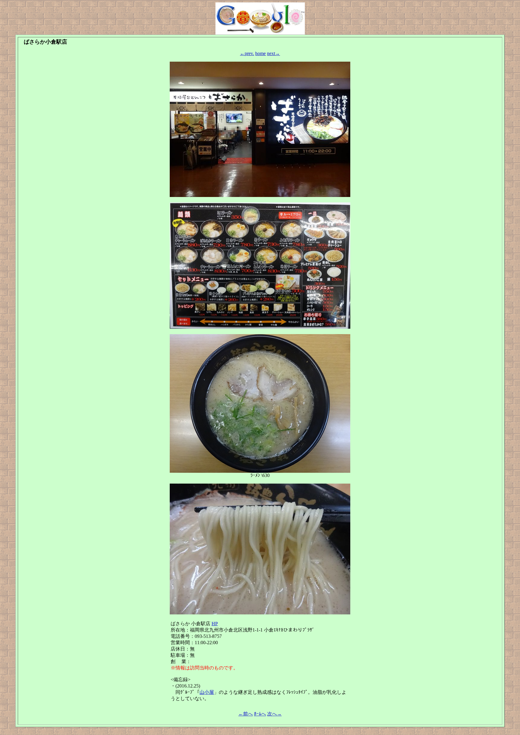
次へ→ (274, 713)
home (260, 53)
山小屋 (207, 692)
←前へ (245, 713)
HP (215, 623)
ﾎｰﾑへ (260, 713)
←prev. (247, 53)
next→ (273, 53)
